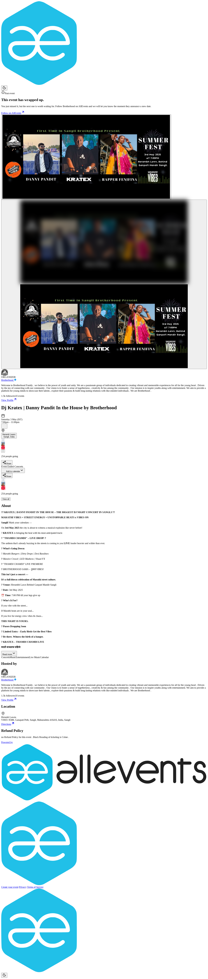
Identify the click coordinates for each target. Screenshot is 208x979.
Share (8, 463)
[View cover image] (86, 157)
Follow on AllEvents (11, 113)
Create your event (9, 887)
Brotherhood (7, 380)
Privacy (22, 887)
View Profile (7, 400)
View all (5, 499)
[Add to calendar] (4, 426)
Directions (6, 724)
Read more (7, 654)
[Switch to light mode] (4, 88)
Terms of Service (35, 887)
